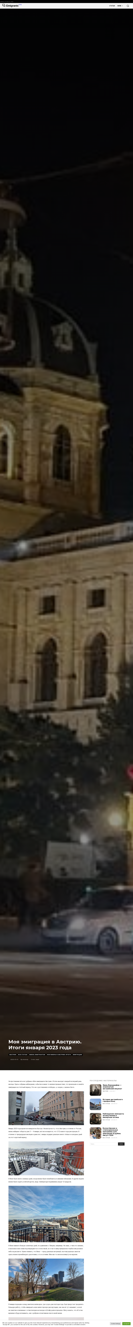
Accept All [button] (126, 1323)
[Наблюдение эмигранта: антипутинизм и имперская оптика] (95, 1118)
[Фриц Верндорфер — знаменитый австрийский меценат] (95, 1090)
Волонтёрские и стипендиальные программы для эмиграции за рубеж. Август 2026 (112, 1131)
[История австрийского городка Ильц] (95, 1104)
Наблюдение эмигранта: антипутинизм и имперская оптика (113, 1115)
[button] (128, 6)
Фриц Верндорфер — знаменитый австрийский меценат (112, 1087)
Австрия (12, 1054)
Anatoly (25, 1059)
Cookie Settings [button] (115, 1323)
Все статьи (22, 1054)
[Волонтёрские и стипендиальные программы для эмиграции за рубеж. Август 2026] (95, 1133)
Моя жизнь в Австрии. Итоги (59, 1054)
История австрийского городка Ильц (113, 1100)
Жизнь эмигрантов (37, 1054)
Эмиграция (77, 1054)
